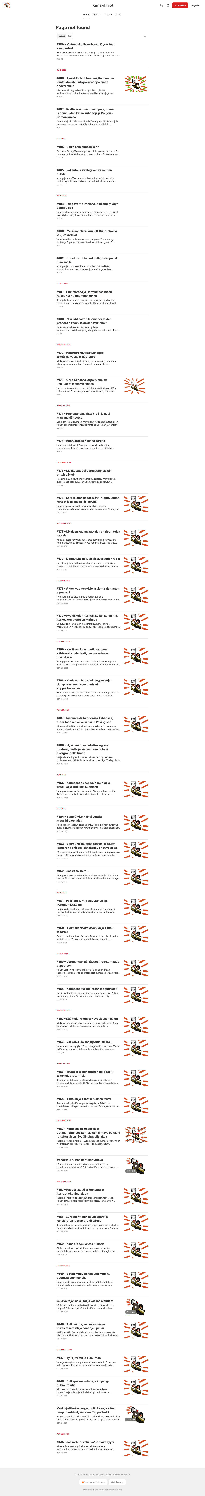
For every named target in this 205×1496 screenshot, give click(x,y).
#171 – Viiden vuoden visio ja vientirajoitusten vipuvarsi (88, 590)
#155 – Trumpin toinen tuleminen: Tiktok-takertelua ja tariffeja (85, 1073)
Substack (87, 1489)
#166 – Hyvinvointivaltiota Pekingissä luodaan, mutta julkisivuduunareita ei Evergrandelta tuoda (83, 749)
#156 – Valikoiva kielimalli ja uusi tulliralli (84, 1042)
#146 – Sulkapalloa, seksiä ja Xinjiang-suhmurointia (83, 1383)
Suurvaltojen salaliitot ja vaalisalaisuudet (85, 1301)
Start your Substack (94, 1482)
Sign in (196, 5)
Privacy (99, 1474)
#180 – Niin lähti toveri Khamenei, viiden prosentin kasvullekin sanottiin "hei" (84, 321)
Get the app (117, 1482)
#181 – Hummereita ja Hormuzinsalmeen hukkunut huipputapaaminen (84, 294)
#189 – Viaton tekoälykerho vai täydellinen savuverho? (86, 46)
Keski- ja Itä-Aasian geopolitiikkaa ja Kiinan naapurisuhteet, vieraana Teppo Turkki (86, 1410)
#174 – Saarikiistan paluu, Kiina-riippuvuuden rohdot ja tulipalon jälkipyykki (88, 499)
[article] (102, 53)
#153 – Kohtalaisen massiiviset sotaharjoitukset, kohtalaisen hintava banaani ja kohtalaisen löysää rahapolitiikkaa (88, 1132)
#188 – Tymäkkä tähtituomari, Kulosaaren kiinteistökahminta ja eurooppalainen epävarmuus (85, 82)
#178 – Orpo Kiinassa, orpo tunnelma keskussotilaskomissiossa (82, 382)
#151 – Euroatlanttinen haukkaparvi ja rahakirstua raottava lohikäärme (82, 1218)
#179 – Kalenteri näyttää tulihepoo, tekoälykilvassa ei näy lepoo (80, 354)
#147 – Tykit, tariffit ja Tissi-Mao (79, 1358)
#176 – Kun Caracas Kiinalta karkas (81, 441)
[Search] (161, 5)
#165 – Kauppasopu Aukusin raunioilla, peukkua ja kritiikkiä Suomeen (84, 785)
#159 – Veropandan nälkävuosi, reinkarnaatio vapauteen (88, 963)
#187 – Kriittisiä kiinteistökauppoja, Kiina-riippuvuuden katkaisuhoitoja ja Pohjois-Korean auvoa (85, 113)
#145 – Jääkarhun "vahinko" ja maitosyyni (85, 1442)
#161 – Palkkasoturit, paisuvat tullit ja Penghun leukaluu (82, 902)
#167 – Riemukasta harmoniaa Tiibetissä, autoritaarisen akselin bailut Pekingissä (85, 720)
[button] (86, 14)
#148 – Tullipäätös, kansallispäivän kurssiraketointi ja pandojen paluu (81, 1326)
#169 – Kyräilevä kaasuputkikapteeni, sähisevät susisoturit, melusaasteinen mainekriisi (83, 653)
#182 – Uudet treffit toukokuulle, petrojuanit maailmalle (87, 260)
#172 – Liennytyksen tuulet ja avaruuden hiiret (88, 558)
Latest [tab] (62, 36)
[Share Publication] (168, 5)
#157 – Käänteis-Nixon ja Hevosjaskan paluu (87, 1018)
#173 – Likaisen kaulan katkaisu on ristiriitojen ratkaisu (88, 533)
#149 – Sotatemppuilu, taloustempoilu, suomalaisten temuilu (83, 1275)
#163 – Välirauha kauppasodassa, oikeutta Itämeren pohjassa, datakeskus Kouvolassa (87, 845)
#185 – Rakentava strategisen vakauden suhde (84, 172)
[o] (136, 1166)
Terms (108, 1474)
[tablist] (65, 36)
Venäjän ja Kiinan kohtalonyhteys (80, 1160)
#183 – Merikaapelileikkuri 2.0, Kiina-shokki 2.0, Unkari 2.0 (87, 233)
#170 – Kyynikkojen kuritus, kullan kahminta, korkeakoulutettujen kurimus (87, 617)
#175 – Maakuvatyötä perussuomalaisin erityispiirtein (84, 472)
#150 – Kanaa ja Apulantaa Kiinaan (80, 1244)
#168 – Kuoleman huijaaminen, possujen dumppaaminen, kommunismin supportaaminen (84, 684)
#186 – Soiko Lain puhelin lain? (78, 147)
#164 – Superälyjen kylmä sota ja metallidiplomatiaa (79, 818)
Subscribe (180, 5)
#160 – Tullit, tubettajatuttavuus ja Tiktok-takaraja (86, 930)
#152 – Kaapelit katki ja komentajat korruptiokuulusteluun (80, 1191)
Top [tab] (69, 36)
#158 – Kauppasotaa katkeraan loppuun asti (87, 989)
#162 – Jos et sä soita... (73, 871)
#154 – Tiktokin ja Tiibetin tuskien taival (84, 1099)
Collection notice (121, 1474)
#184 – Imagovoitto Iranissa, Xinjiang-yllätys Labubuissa (87, 206)
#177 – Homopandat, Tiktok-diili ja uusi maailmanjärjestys (83, 415)
